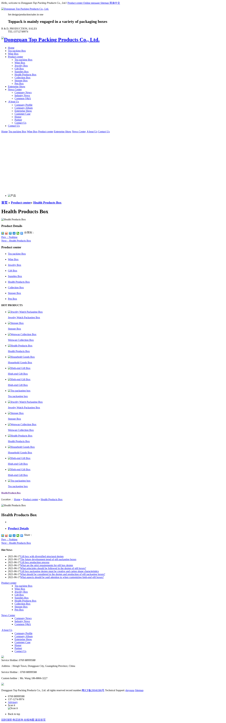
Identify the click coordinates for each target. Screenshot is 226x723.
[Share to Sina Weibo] (6, 535)
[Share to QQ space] (2, 535)
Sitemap (105, 2)
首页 (4, 202)
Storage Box (21, 80)
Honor (18, 116)
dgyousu (129, 690)
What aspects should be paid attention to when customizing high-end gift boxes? (62, 577)
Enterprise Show (16, 86)
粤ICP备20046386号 (93, 690)
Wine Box (13, 53)
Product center (75, 2)
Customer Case (22, 113)
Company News (23, 92)
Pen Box (19, 83)
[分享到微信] (18, 233)
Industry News (22, 95)
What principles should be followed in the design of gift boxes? (53, 568)
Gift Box (19, 68)
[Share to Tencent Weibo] (10, 535)
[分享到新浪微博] (6, 233)
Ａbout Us (13, 101)
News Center (15, 89)
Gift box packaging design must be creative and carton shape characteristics (59, 571)
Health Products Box (25, 74)
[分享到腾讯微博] (10, 233)
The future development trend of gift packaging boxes (48, 559)
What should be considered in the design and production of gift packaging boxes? (62, 574)
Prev (9, 237)
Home (11, 47)
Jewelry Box (21, 65)
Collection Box (22, 77)
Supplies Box (22, 71)
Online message (91, 2)
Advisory (13, 702)
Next (16, 240)
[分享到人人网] (14, 233)
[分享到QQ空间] (2, 233)
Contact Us (20, 122)
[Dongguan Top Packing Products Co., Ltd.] (25, 8)
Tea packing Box (17, 50)
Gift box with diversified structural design (42, 556)
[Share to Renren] (14, 535)
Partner (18, 119)
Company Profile (23, 104)
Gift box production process (34, 562)
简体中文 (115, 2)
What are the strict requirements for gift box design (46, 565)
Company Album (24, 107)
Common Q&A (23, 98)
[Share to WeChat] (18, 535)
